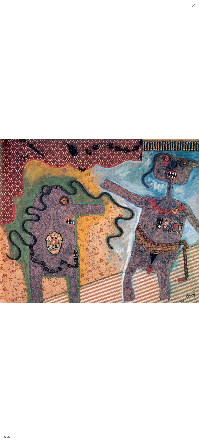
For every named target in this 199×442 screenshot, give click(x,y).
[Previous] (50, 221)
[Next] (149, 221)
